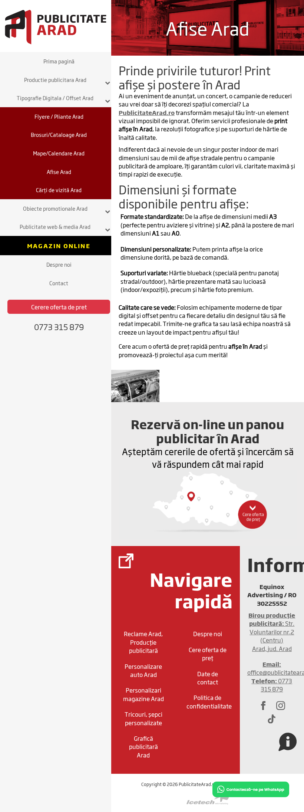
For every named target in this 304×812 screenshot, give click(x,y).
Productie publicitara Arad (55, 79)
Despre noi (59, 264)
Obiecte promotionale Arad (55, 208)
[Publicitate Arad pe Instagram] (280, 705)
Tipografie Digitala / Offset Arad (55, 98)
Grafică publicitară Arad (143, 746)
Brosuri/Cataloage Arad (59, 134)
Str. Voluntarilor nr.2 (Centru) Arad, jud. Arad (271, 632)
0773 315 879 (271, 684)
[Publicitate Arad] (55, 26)
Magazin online (58, 245)
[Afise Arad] (135, 385)
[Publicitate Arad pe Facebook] (263, 705)
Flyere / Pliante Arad (58, 116)
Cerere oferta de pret (59, 306)
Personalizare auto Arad (143, 670)
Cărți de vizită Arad (59, 190)
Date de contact (207, 677)
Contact (58, 283)
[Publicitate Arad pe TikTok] (272, 718)
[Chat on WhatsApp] (250, 788)
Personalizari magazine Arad (143, 694)
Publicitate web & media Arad (55, 226)
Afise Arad (59, 171)
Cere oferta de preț (208, 653)
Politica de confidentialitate (209, 701)
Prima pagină (59, 61)
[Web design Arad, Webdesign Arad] (207, 800)
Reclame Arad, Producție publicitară (143, 642)
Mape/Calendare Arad (59, 153)
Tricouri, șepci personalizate (143, 718)
